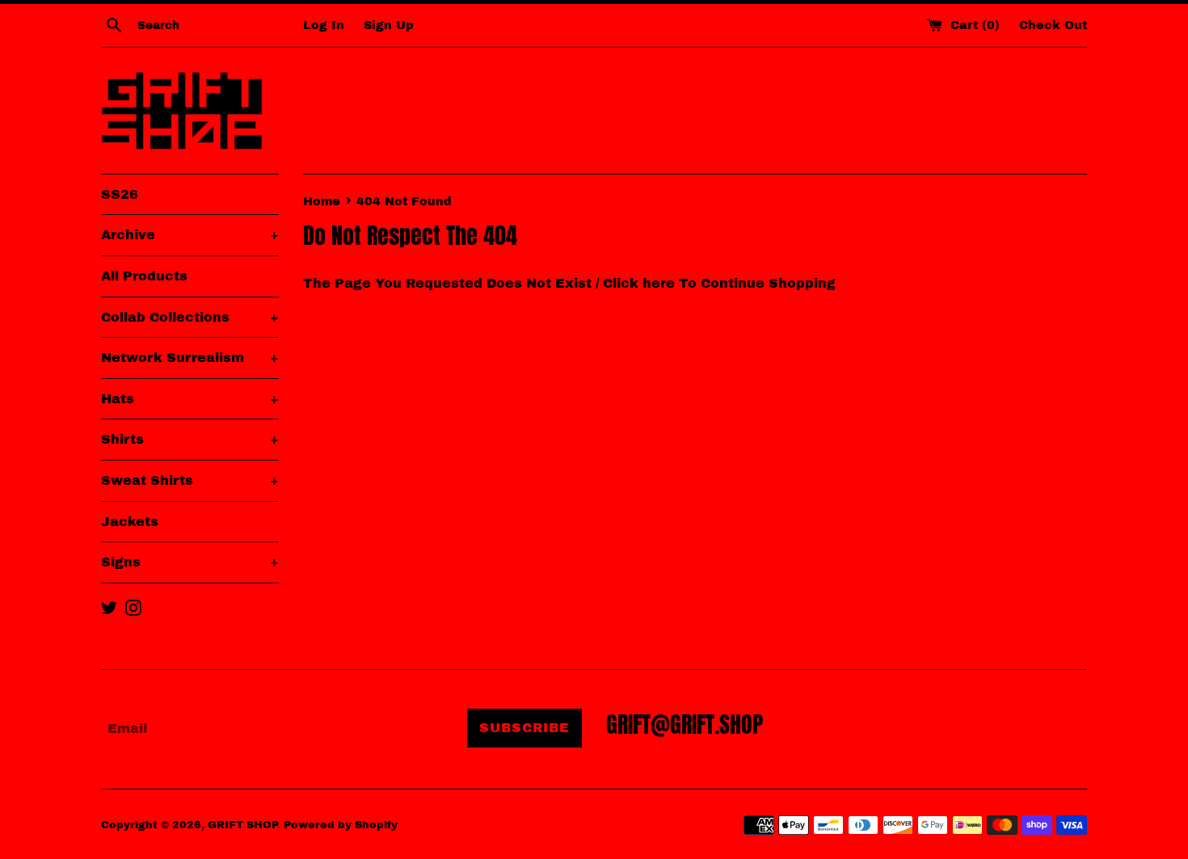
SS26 (119, 194)
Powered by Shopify (341, 825)
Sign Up (389, 25)
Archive (190, 235)
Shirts (190, 439)
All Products (144, 276)
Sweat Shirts (190, 480)
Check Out (1053, 25)
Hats (190, 399)
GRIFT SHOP (242, 825)
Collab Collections (190, 317)
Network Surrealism (190, 357)
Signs (190, 562)
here (658, 283)
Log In (323, 25)
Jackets (129, 521)
